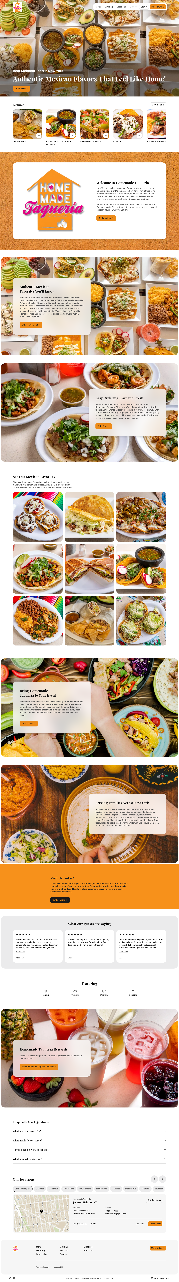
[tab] (23, 1189)
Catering (109, 7)
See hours (140, 1224)
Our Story (40, 1250)
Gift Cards (88, 1250)
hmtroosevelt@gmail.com (116, 1214)
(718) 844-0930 (111, 1211)
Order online (155, 1223)
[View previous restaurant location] (154, 1179)
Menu (98, 7)
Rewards (64, 1250)
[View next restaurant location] (162, 1179)
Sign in (144, 7)
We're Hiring (41, 1254)
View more (20, 951)
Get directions (154, 1200)
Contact (64, 1254)
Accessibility (59, 1267)
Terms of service (43, 1267)
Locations (121, 7)
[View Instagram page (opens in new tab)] (14, 1278)
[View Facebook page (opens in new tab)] (10, 1278)
